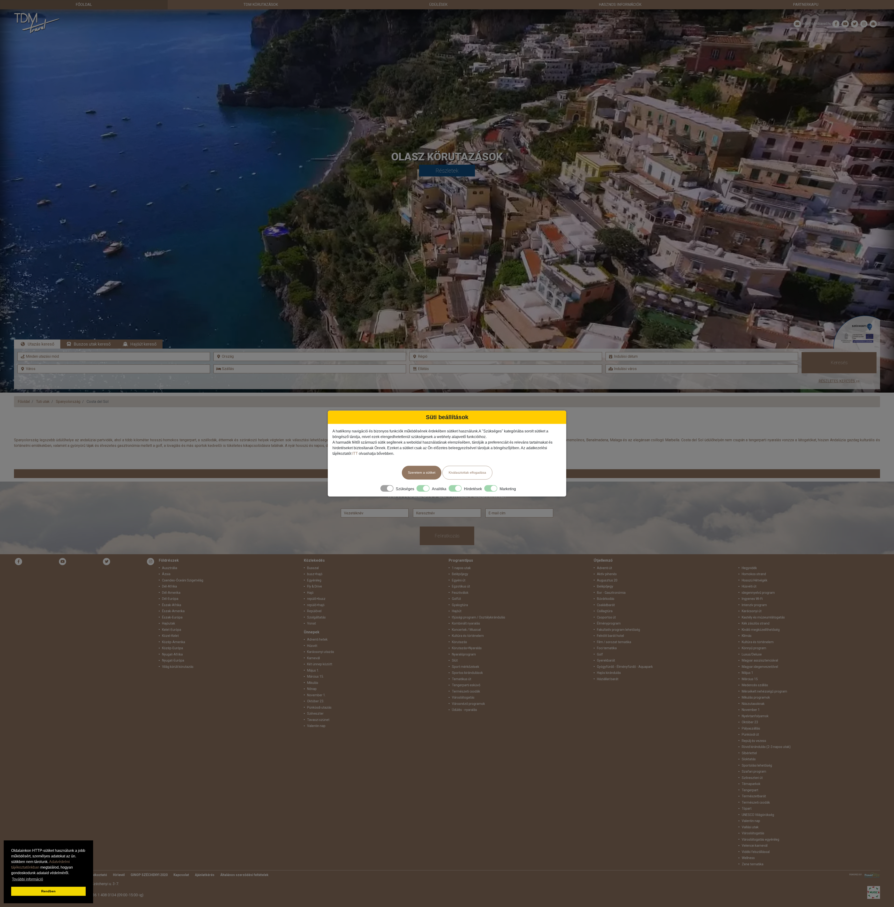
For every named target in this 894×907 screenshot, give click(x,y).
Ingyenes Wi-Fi (752, 599)
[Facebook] (836, 23)
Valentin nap (316, 726)
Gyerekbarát (606, 660)
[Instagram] (150, 561)
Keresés (839, 362)
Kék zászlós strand (755, 623)
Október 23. (315, 701)
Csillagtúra (605, 611)
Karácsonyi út (752, 611)
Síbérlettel (749, 753)
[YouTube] (62, 561)
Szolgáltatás (316, 617)
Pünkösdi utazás (319, 707)
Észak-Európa (172, 617)
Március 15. (315, 676)
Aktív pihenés (607, 574)
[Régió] (506, 356)
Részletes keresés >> (839, 381)
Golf (600, 654)
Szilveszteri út (752, 778)
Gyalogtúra (460, 605)
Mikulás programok (756, 697)
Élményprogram (609, 623)
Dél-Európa (170, 599)
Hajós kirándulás (609, 673)
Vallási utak (750, 827)
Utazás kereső (41, 344)
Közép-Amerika (173, 642)
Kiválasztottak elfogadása (467, 472)
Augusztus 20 (607, 580)
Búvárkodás (605, 599)
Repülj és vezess (754, 741)
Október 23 (750, 722)
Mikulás (312, 683)
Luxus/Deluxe (752, 654)
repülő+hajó (316, 605)
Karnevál (313, 658)
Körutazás (459, 642)
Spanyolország (68, 401)
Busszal (313, 568)
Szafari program (754, 771)
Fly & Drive (314, 586)
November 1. (316, 695)
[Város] (113, 368)
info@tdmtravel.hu (816, 23)
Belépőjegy (460, 574)
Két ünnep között (319, 664)
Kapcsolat (181, 875)
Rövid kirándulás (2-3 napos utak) (766, 747)
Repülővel (314, 611)
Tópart (747, 808)
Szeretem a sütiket (421, 472)
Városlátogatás (463, 697)
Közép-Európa (172, 648)
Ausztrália (169, 568)
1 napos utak (461, 568)
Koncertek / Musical (466, 630)
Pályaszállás (751, 728)
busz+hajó (314, 574)
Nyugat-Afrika (172, 654)
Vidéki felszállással (756, 852)
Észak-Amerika (173, 611)
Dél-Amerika (171, 592)
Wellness (748, 858)
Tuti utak (43, 401)
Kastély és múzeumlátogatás (763, 617)
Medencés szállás (755, 685)
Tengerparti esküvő (466, 685)
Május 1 (747, 673)
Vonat (311, 623)
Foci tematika (607, 648)
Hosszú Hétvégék (754, 580)
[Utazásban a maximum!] (871, 875)
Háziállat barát (607, 679)
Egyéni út (458, 580)
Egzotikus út (461, 586)
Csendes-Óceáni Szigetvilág (182, 580)
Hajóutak (168, 623)
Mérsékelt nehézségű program (764, 691)
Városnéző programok (468, 704)
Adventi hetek (317, 639)
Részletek (447, 170)
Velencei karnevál (755, 845)
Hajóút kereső (143, 344)
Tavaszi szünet (318, 720)
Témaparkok (751, 784)
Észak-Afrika (171, 605)
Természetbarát (754, 796)
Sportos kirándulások (467, 673)
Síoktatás (749, 759)
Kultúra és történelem (468, 636)
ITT (355, 453)
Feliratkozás (447, 536)
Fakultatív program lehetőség (618, 630)
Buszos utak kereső (92, 344)
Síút (455, 660)
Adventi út (604, 568)
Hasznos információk (620, 4)
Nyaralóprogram (464, 654)
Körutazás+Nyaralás (467, 648)
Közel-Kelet (170, 636)
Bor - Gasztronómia (611, 592)
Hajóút (456, 611)
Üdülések (438, 4)
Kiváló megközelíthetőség (761, 630)
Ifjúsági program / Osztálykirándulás (478, 617)
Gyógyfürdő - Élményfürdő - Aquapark (625, 667)
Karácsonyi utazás (320, 652)
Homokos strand (754, 574)
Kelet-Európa (171, 630)
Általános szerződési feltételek (244, 875)
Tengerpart (750, 790)
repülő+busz (316, 599)
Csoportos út (606, 617)
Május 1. (313, 670)
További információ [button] (27, 879)
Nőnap (312, 689)
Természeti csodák (466, 691)
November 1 (751, 710)
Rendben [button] (48, 891)
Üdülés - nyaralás (464, 710)
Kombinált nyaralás (466, 623)
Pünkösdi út (750, 734)
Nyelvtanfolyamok (755, 716)
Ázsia (166, 574)
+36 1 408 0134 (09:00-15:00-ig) (116, 895)
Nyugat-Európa (173, 660)
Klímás (747, 636)
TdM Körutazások (261, 4)
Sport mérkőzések (465, 667)
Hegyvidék (749, 568)
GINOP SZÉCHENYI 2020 (149, 875)
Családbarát (606, 605)
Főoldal (84, 4)
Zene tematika (752, 864)
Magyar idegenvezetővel (760, 667)
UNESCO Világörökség (758, 815)
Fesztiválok (460, 592)
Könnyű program (754, 648)
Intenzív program (754, 605)
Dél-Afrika (169, 586)
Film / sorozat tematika (614, 642)
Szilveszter (315, 713)
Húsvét (312, 646)
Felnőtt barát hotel (610, 636)
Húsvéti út (749, 586)
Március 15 (750, 679)
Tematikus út (461, 679)
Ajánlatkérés (204, 875)
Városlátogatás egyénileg (760, 839)
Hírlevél (119, 875)
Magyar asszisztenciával (760, 660)
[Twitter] (106, 561)
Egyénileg (314, 580)
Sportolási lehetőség (757, 765)
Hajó (310, 592)
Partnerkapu (805, 4)
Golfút (456, 599)
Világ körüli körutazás (177, 667)
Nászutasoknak (753, 704)
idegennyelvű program (758, 592)
